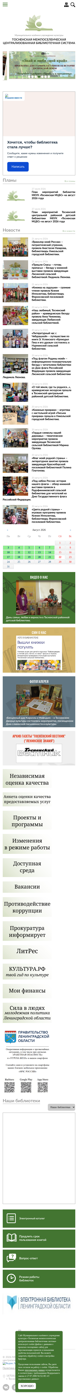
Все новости (69, 231)
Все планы (70, 181)
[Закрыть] (19, 1330)
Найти (73, 4)
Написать (18, 166)
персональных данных (35, 1370)
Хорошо (27, 1386)
